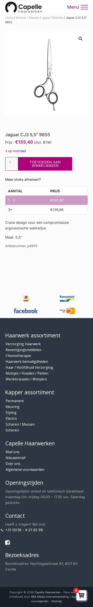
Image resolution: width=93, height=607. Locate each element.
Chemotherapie (18, 355)
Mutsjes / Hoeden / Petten (27, 373)
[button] (84, 7)
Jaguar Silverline (52, 17)
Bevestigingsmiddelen (23, 349)
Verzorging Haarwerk (23, 344)
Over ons (13, 463)
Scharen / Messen (27, 17)
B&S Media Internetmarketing (50, 596)
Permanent (15, 400)
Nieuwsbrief (16, 457)
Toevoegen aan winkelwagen (45, 164)
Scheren (12, 430)
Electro (11, 418)
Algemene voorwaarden (25, 469)
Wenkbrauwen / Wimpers (26, 379)
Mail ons (12, 451)
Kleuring (12, 406)
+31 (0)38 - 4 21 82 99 (24, 530)
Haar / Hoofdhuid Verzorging (29, 367)
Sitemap (56, 601)
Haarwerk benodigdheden (27, 361)
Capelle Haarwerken (47, 592)
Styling (11, 412)
